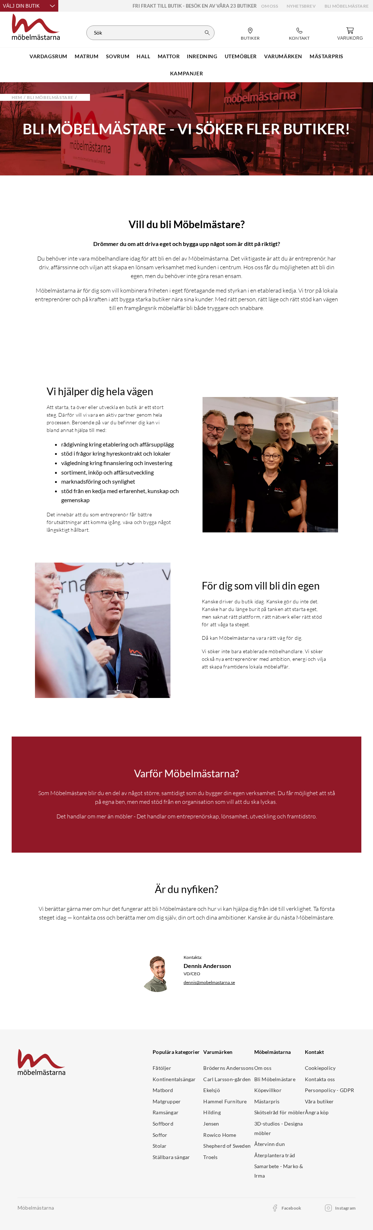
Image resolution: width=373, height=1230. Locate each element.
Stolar (159, 1146)
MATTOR (169, 56)
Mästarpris (267, 1101)
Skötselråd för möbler (279, 1112)
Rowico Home (219, 1135)
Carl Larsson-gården (227, 1079)
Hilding (211, 1112)
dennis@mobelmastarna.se (209, 982)
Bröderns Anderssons (228, 1068)
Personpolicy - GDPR (329, 1090)
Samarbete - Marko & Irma (278, 1171)
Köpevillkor (268, 1090)
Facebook (292, 1208)
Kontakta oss (320, 1079)
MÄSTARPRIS (326, 56)
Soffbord (163, 1123)
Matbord (163, 1090)
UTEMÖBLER (241, 56)
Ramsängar (165, 1112)
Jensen (211, 1123)
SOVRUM (118, 56)
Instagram (345, 1208)
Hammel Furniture (225, 1101)
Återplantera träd (274, 1155)
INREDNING (202, 56)
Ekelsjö (211, 1090)
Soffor (160, 1135)
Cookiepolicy (320, 1068)
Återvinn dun (269, 1144)
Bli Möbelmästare (347, 6)
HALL (143, 56)
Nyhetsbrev (301, 6)
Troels (210, 1157)
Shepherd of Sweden (227, 1146)
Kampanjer (186, 73)
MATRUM (87, 56)
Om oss (269, 6)
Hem (17, 97)
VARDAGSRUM (48, 56)
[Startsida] (36, 26)
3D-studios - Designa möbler (278, 1128)
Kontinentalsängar (174, 1079)
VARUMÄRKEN (283, 56)
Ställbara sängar (171, 1157)
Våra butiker (319, 1101)
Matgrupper (167, 1101)
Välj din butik (21, 6)
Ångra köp (317, 1112)
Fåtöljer (162, 1068)
